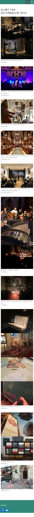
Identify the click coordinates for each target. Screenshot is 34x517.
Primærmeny (32, 2)
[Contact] (7, 510)
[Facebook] (2, 510)
